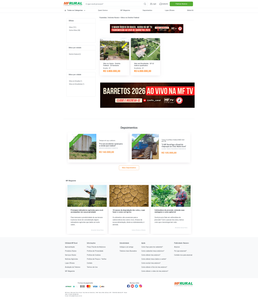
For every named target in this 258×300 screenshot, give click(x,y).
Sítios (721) (72, 27)
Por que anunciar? (180, 251)
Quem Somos (103, 10)
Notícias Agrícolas (71, 259)
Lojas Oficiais (169, 10)
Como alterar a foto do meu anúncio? (154, 267)
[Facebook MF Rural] (128, 286)
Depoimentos (147, 10)
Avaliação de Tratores (72, 267)
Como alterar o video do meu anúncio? (154, 271)
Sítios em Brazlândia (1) (76, 84)
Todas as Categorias (75, 10)
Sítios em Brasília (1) (75, 81)
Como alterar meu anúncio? (150, 255)
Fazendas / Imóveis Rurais (109, 18)
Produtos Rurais (70, 251)
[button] (145, 4)
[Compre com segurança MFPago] (68, 286)
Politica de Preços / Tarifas (96, 259)
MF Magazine (125, 10)
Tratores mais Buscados (128, 251)
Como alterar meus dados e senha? (153, 259)
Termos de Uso (92, 267)
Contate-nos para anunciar (183, 255)
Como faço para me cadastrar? (152, 247)
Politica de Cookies (94, 255)
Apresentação (70, 247)
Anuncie (177, 247)
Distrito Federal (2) (75, 54)
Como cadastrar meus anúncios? (152, 251)
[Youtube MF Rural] (133, 286)
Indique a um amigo (126, 247)
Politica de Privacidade (95, 251)
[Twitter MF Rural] (136, 286)
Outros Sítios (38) (74, 30)
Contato (89, 263)
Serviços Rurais (70, 255)
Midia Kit (190, 10)
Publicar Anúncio (181, 4)
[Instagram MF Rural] (140, 286)
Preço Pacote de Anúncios (96, 247)
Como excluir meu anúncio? (151, 263)
